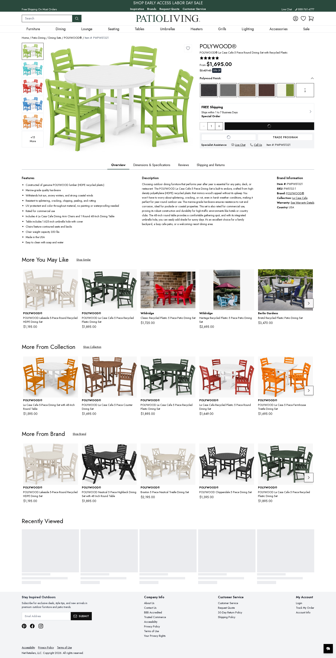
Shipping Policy (226, 617)
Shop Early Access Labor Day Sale (168, 3)
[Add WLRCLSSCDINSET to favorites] (191, 275)
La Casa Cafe (299, 198)
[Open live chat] (328, 648)
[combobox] (47, 18)
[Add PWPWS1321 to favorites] (188, 48)
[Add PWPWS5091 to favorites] (191, 449)
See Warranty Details (302, 203)
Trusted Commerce (155, 617)
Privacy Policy (152, 626)
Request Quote (169, 9)
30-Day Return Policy (230, 612)
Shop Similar (83, 260)
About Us (149, 603)
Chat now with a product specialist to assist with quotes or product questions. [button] (301, 638)
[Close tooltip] (329, 636)
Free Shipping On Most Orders (39, 9)
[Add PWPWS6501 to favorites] (250, 449)
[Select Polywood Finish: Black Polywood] (209, 90)
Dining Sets (54, 38)
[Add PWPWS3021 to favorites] (250, 362)
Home (25, 38)
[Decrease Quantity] (203, 126)
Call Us (258, 145)
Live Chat (287, 9)
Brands (151, 9)
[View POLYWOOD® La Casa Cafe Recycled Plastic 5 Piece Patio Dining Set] (33, 51)
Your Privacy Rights (154, 636)
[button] (311, 18)
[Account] (295, 18)
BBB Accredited (153, 612)
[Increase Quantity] (219, 126)
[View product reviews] (209, 58)
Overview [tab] (118, 165)
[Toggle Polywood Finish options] (312, 78)
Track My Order (305, 608)
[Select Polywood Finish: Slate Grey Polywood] (228, 90)
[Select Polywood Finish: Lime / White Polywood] (285, 90)
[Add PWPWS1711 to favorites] (73, 362)
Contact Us (150, 608)
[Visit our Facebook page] (32, 626)
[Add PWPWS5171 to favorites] (73, 275)
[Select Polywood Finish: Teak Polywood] (247, 90)
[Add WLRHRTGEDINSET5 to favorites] (250, 275)
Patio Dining (39, 38)
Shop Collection (92, 347)
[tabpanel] (168, 210)
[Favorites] (303, 18)
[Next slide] (308, 303)
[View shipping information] (257, 111)
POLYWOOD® (73, 38)
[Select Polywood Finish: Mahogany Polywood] (266, 90)
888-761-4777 (306, 9)
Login (299, 603)
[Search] (76, 18)
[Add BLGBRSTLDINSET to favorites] (308, 275)
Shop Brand (79, 434)
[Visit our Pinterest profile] (24, 626)
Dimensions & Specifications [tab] (151, 165)
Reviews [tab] (183, 165)
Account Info (303, 612)
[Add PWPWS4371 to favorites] (308, 362)
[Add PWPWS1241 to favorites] (132, 449)
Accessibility (150, 622)
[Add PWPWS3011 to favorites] (132, 275)
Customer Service (194, 9)
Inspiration (137, 9)
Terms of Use (151, 631)
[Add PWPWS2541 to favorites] (132, 362)
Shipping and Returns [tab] (211, 165)
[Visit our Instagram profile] (41, 626)
